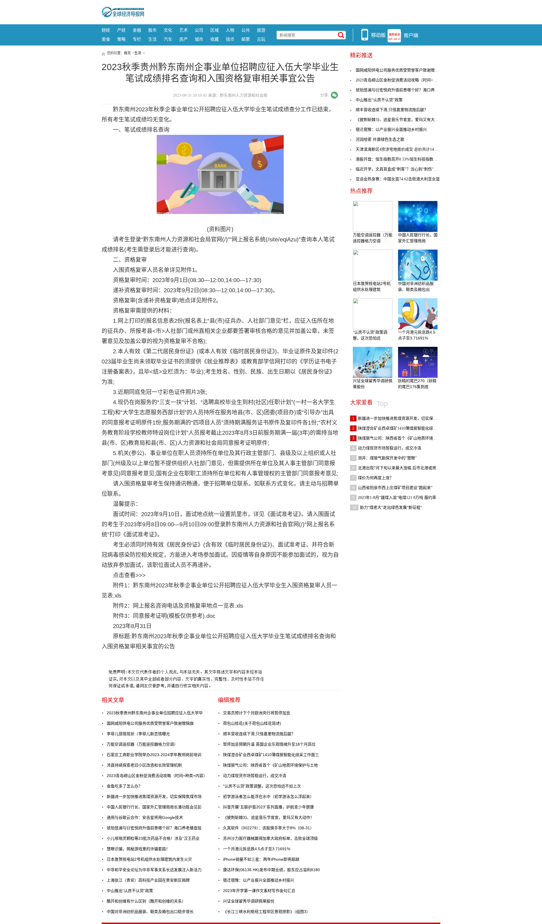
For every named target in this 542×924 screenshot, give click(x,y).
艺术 (183, 30)
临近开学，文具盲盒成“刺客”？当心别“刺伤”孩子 (399, 169)
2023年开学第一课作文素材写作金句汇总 (259, 890)
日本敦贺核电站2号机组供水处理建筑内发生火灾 (149, 859)
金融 (137, 30)
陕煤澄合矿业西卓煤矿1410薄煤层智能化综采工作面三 (271, 754)
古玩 (261, 39)
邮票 (245, 39)
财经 (106, 30)
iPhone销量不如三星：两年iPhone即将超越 (261, 859)
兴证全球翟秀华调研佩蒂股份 (248, 901)
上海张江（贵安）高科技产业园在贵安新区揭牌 (148, 880)
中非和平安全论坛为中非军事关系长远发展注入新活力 (154, 869)
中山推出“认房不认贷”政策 (130, 890)
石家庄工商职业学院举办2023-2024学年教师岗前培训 (154, 754)
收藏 (214, 39)
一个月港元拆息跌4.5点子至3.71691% (256, 849)
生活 (152, 39)
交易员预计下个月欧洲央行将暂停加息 (256, 713)
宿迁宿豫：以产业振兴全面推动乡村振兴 (258, 880)
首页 (127, 53)
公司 (199, 30)
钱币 (230, 39)
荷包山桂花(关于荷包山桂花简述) (252, 723)
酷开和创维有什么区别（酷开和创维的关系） (146, 901)
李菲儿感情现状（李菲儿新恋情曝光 (138, 734)
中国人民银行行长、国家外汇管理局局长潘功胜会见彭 (154, 807)
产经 (121, 30)
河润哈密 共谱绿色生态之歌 (380, 139)
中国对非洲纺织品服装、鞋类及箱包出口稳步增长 (150, 911)
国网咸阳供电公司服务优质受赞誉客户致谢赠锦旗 (150, 723)
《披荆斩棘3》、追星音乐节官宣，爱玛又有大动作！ (268, 817)
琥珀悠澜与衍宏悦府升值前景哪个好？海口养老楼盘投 (154, 828)
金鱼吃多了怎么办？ (124, 786)
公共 (245, 30)
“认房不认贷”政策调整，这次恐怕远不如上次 (262, 786)
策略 (121, 39)
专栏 (137, 39)
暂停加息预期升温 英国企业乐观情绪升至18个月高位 (269, 744)
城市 (199, 39)
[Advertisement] (292, 11)
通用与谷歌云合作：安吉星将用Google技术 (145, 817)
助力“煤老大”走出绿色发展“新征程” (387, 507)
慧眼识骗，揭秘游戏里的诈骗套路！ (138, 849)
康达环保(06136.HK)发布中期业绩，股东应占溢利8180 (271, 869)
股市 (152, 30)
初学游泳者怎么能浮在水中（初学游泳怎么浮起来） (268, 796)
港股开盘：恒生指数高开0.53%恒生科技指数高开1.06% (404, 159)
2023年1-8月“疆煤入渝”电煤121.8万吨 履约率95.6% (399, 497)
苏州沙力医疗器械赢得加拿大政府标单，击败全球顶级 (270, 838)
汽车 (168, 39)
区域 (214, 30)
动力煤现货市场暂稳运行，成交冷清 (254, 775)
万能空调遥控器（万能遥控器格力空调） (142, 744)
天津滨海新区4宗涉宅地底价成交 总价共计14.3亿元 (400, 149)
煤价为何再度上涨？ (373, 478)
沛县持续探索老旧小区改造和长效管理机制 (144, 765)
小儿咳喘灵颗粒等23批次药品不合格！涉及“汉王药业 (153, 838)
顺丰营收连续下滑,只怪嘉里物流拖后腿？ (259, 734)
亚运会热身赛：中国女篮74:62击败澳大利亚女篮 (398, 179)
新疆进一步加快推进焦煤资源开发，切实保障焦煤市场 (154, 796)
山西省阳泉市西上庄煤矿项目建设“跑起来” (392, 488)
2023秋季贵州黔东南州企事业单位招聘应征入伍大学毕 (155, 713)
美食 (106, 39)
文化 (168, 30)
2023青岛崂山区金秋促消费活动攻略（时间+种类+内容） (157, 775)
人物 (230, 30)
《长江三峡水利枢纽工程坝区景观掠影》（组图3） (266, 911)
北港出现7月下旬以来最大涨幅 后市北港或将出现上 (400, 468)
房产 (183, 39)
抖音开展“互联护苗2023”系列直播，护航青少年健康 (268, 807)
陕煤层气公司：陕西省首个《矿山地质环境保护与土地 (270, 765)
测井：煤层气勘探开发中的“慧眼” (384, 458)
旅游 (261, 30)
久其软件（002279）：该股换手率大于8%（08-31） (268, 828)
